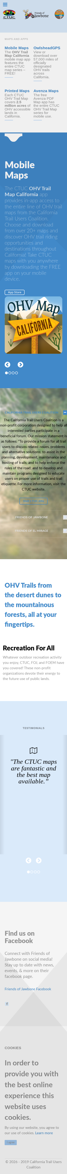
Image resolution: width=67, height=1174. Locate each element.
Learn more (44, 1133)
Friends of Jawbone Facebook (28, 989)
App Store (14, 292)
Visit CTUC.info (33, 501)
